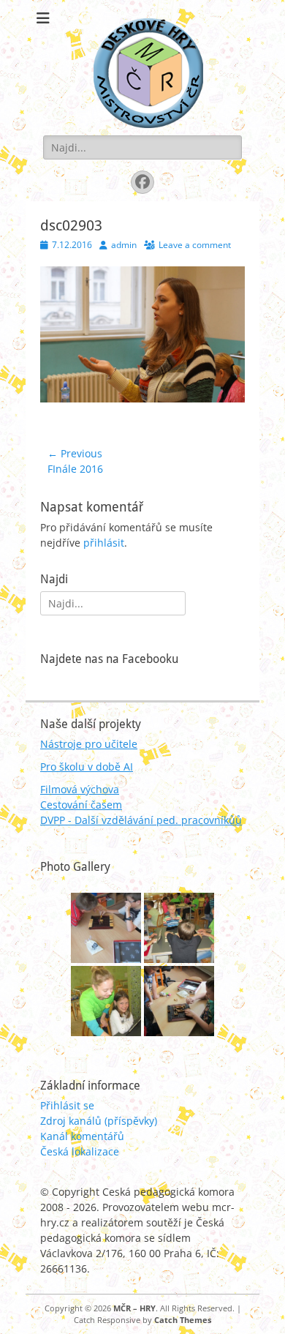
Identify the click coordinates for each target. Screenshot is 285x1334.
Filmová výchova (79, 789)
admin (124, 245)
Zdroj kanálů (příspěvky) (98, 1121)
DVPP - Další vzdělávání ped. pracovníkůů (141, 820)
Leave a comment (195, 245)
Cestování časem (81, 805)
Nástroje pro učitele (88, 744)
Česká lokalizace (79, 1151)
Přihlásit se (67, 1105)
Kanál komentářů (82, 1136)
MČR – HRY (134, 1308)
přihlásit (103, 543)
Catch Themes (182, 1319)
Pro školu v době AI (86, 766)
